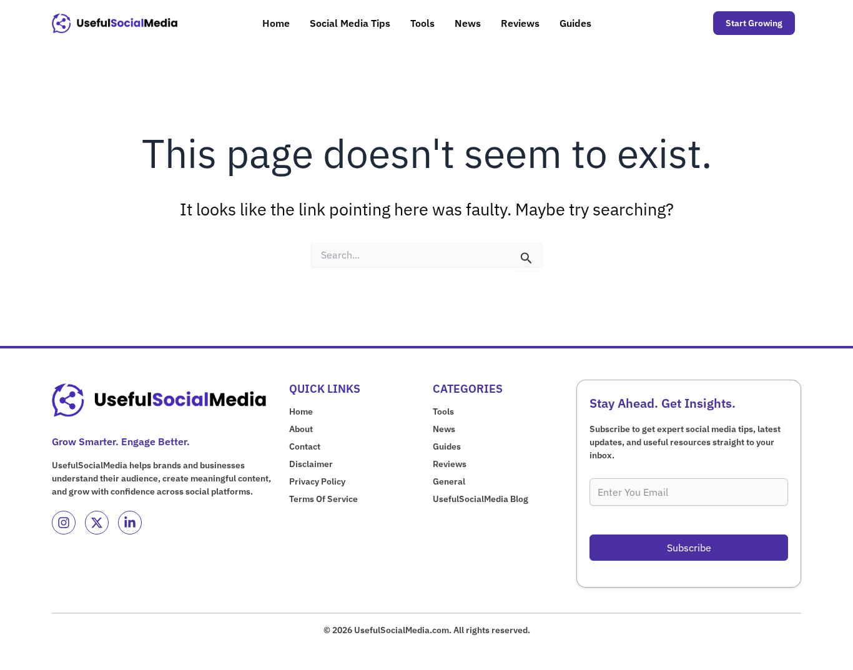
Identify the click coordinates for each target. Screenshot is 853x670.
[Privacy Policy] (317, 482)
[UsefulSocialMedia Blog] (480, 499)
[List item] (64, 523)
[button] (754, 23)
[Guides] (447, 447)
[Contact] (304, 447)
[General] (449, 482)
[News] (444, 429)
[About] (301, 429)
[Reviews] (449, 464)
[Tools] (443, 412)
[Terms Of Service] (323, 499)
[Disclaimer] (311, 464)
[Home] (301, 412)
